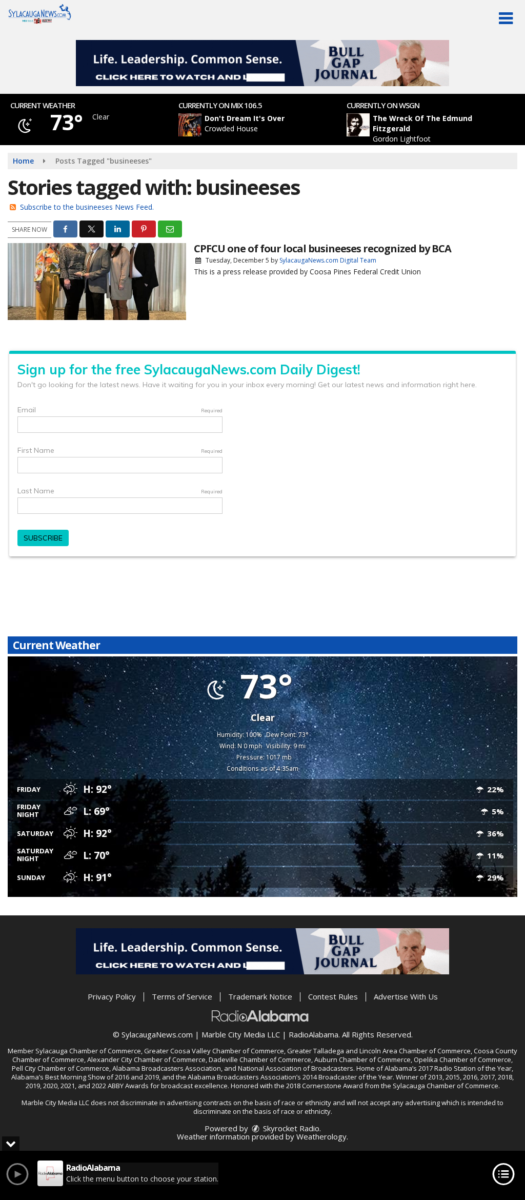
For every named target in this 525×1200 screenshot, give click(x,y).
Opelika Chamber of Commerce (462, 1059)
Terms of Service (182, 996)
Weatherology (321, 1136)
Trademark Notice (260, 996)
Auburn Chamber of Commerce (362, 1059)
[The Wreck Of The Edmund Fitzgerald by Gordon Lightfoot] (358, 124)
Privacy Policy (112, 996)
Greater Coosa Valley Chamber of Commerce (214, 1050)
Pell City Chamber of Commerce (60, 1068)
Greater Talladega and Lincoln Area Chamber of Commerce (379, 1050)
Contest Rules (333, 996)
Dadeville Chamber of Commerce (260, 1059)
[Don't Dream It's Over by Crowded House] (189, 124)
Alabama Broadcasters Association (166, 1068)
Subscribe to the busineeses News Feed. (87, 207)
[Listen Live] (268, 124)
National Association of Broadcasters (295, 1068)
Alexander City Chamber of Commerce (146, 1059)
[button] (505, 18)
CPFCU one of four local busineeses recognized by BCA (322, 248)
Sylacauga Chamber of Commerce (88, 1050)
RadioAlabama (313, 1034)
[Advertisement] (262, 63)
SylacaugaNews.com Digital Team (327, 260)
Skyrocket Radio (290, 1128)
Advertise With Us (406, 996)
